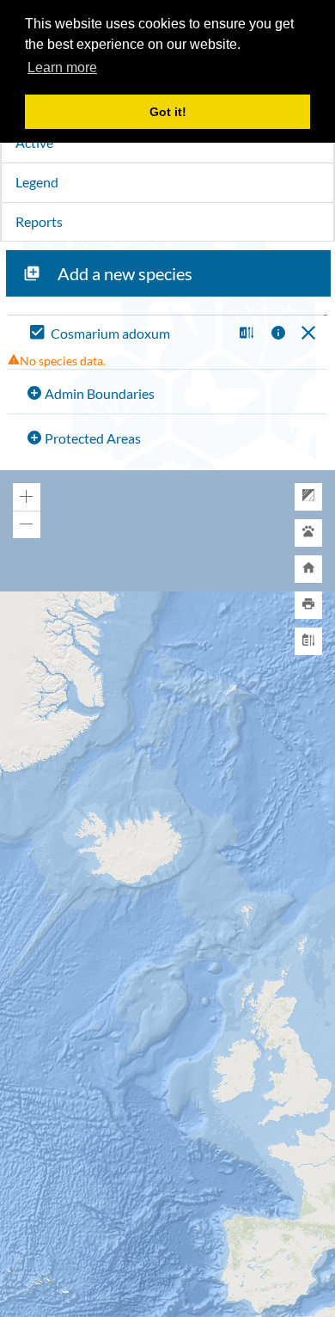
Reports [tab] (39, 221)
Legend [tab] (36, 182)
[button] (244, 334)
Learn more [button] (62, 67)
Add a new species (125, 273)
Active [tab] (34, 142)
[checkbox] (127, 334)
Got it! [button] (167, 112)
